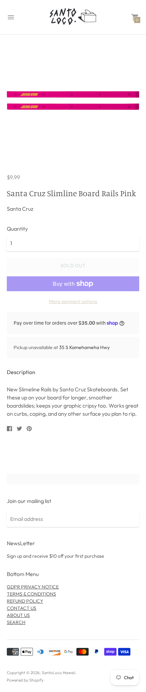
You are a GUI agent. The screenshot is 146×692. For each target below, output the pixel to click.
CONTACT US (21, 608)
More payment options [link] (73, 301)
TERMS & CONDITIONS (31, 594)
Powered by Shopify (25, 680)
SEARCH (16, 622)
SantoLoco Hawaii (58, 672)
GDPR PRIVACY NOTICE (33, 587)
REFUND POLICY (25, 601)
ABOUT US (18, 615)
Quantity (17, 229)
